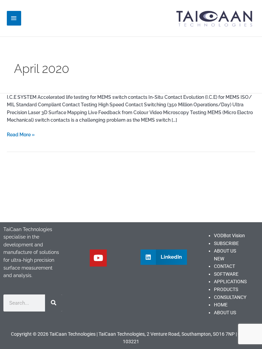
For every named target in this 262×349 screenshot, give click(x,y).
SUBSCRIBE (226, 243)
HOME (221, 304)
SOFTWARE (226, 274)
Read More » (21, 134)
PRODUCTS (226, 289)
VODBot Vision (229, 235)
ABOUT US (225, 312)
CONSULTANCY (230, 297)
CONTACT (224, 266)
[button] (164, 257)
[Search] (53, 303)
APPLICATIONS (230, 281)
